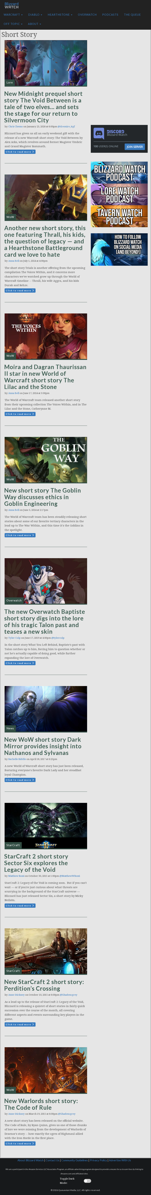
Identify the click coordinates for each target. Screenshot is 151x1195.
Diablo (34, 14)
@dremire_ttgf (66, 126)
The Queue (132, 14)
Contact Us (52, 1160)
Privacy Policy (98, 1160)
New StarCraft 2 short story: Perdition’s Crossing (44, 985)
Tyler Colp (14, 637)
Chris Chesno (15, 126)
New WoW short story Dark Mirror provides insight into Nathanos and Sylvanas (43, 746)
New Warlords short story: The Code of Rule (41, 1104)
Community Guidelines (74, 1160)
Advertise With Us (120, 1160)
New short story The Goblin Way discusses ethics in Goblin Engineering (42, 497)
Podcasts (110, 14)
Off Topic (12, 23)
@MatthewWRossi (69, 876)
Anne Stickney (16, 994)
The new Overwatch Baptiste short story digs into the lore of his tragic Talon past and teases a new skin (44, 621)
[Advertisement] (120, 50)
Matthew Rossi (16, 876)
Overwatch (87, 14)
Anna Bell (13, 260)
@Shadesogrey (68, 994)
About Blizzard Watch (30, 1160)
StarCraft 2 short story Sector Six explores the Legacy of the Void (36, 863)
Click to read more (19, 151)
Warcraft (12, 14)
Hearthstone (59, 14)
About (33, 23)
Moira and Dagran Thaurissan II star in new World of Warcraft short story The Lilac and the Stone (45, 376)
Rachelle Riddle (17, 759)
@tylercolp (57, 637)
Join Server (135, 147)
